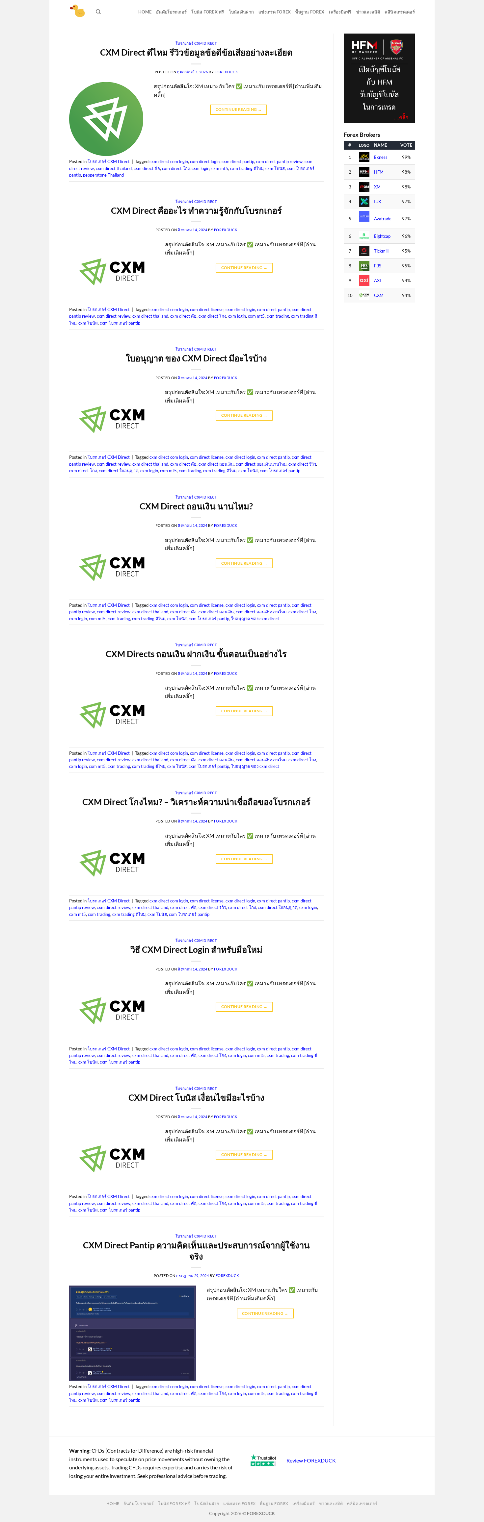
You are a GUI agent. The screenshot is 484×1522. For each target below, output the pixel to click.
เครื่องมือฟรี (340, 11)
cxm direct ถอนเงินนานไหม (261, 464)
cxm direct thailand (114, 168)
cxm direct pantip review (279, 161)
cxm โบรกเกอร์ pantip (120, 323)
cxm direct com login (168, 161)
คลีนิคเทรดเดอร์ (400, 11)
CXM (379, 295)
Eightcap (382, 236)
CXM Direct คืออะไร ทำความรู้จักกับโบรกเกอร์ (196, 210)
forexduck (226, 72)
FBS (377, 265)
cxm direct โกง (176, 168)
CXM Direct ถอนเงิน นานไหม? (196, 506)
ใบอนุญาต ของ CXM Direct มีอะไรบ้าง (196, 358)
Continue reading (239, 109)
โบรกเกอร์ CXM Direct (196, 43)
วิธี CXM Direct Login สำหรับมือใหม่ (196, 949)
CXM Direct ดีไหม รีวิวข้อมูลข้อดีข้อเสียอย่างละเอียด (196, 52)
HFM (379, 172)
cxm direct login (205, 161)
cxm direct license (207, 309)
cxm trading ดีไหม (246, 168)
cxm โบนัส (275, 168)
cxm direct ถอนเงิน (216, 464)
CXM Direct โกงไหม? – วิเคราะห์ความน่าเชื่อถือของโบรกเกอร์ (196, 802)
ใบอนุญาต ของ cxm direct (255, 618)
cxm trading (278, 316)
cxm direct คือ (147, 168)
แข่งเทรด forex (274, 11)
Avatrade (382, 218)
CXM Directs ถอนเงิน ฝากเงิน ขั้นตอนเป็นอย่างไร (196, 654)
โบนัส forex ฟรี (207, 11)
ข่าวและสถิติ (368, 11)
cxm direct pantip (238, 161)
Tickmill (381, 251)
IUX (377, 201)
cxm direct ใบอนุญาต (118, 470)
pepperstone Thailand (103, 175)
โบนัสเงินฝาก (241, 11)
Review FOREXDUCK (311, 1460)
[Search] (98, 12)
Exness (381, 157)
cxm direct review (113, 316)
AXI (377, 280)
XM (377, 186)
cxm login (200, 168)
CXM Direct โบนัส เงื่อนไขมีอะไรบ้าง (196, 1097)
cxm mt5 (219, 168)
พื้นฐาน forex (309, 11)
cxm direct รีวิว (302, 464)
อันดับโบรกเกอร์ (171, 11)
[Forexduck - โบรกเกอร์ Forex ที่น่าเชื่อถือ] (77, 11)
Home (144, 11)
